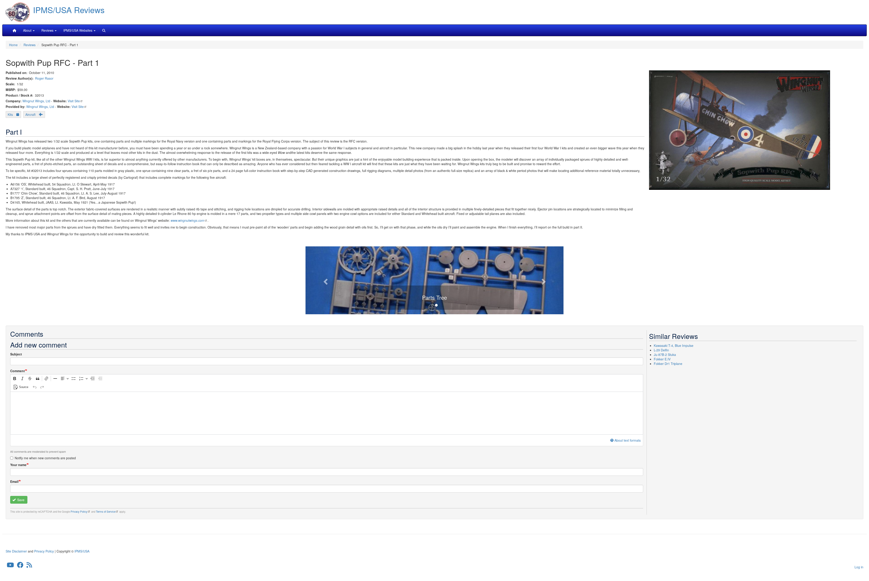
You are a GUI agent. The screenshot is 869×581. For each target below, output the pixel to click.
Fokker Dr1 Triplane (668, 363)
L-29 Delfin (661, 350)
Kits (10, 114)
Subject (16, 354)
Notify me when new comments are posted (45, 458)
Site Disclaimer (16, 551)
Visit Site (74, 101)
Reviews (30, 45)
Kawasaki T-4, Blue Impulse (673, 345)
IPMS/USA (81, 551)
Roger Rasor (44, 78)
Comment (17, 371)
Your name (18, 464)
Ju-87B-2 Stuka (665, 354)
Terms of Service (105, 511)
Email (14, 481)
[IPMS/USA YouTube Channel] (10, 566)
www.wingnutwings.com (187, 220)
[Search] (104, 30)
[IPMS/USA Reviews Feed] (29, 566)
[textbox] (326, 413)
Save (20, 500)
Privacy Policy (79, 511)
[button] (434, 279)
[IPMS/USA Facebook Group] (20, 566)
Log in (859, 567)
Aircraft (30, 114)
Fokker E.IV (662, 359)
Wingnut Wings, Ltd (36, 101)
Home (13, 45)
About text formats (627, 440)
